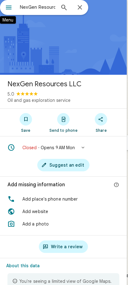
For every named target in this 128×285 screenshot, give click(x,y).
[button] (63, 147)
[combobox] (37, 7)
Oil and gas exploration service (39, 100)
